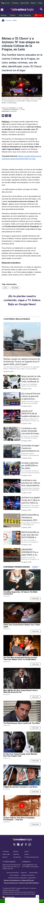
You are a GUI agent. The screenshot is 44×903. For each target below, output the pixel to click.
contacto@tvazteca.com (29, 864)
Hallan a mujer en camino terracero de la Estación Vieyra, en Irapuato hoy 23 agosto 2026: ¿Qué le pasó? (21, 361)
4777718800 (26, 866)
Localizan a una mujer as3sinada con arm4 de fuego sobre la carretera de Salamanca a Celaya (30, 433)
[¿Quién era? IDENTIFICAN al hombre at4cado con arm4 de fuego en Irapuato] (12, 417)
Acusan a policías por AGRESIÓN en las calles (29, 465)
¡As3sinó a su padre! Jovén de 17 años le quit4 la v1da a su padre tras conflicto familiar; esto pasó (30, 502)
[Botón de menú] (2, 9)
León (5, 287)
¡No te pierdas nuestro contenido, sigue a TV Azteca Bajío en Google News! (22, 300)
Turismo (12, 15)
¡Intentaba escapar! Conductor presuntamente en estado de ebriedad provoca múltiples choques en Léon (30, 452)
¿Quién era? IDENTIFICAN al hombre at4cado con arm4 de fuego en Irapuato (30, 416)
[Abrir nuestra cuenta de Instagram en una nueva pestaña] (18, 844)
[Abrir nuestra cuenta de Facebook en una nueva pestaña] (26, 844)
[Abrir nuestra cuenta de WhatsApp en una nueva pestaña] (29, 844)
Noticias (3, 15)
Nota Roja (15, 287)
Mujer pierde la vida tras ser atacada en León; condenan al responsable (30, 380)
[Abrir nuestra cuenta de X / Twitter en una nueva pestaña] (14, 844)
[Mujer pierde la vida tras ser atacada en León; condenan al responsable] (12, 382)
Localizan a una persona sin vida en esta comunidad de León (30, 484)
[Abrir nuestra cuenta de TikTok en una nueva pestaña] (22, 844)
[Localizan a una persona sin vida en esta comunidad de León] (12, 486)
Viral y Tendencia (25, 15)
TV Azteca (15, 3)
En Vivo (39, 15)
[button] (37, 896)
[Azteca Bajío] (22, 9)
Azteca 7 (34, 3)
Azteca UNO (24, 3)
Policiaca (9, 20)
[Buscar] (41, 9)
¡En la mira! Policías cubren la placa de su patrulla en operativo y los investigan (30, 398)
